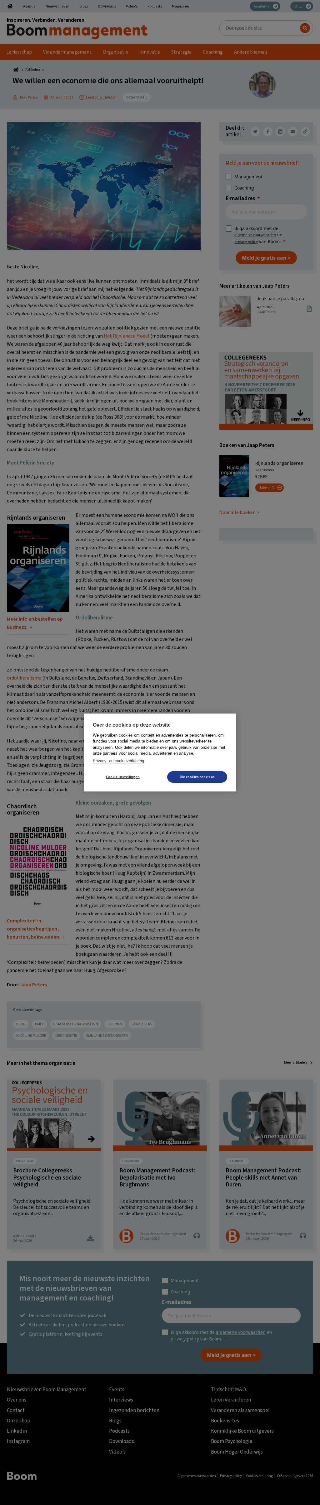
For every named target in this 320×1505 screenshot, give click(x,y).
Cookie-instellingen (123, 777)
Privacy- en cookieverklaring (118, 760)
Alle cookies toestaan (197, 777)
